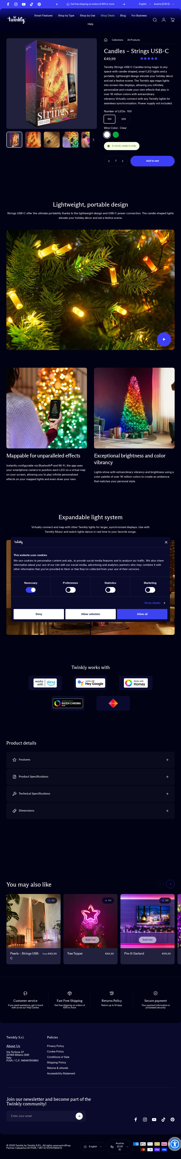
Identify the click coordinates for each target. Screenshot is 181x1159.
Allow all (142, 614)
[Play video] (90, 290)
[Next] (124, 4)
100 (109, 119)
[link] (46, 408)
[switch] (71, 590)
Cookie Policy (55, 1051)
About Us (13, 1046)
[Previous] (57, 4)
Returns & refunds (57, 1068)
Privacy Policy (55, 1046)
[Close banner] (166, 542)
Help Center (94, 5)
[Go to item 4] (89, 140)
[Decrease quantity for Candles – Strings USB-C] (108, 161)
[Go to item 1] (33, 140)
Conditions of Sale (58, 1057)
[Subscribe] (79, 1116)
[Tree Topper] (90, 921)
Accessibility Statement (61, 1073)
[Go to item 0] (14, 140)
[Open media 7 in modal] (51, 83)
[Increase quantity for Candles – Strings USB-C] (123, 161)
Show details (152, 602)
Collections (117, 40)
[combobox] (145, 4)
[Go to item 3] (70, 140)
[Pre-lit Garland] (147, 921)
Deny (39, 614)
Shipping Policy (56, 1062)
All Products (133, 40)
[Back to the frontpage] (105, 40)
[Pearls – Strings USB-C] (33, 921)
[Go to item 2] (52, 140)
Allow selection (90, 614)
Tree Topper (75, 953)
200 (123, 119)
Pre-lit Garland (134, 953)
